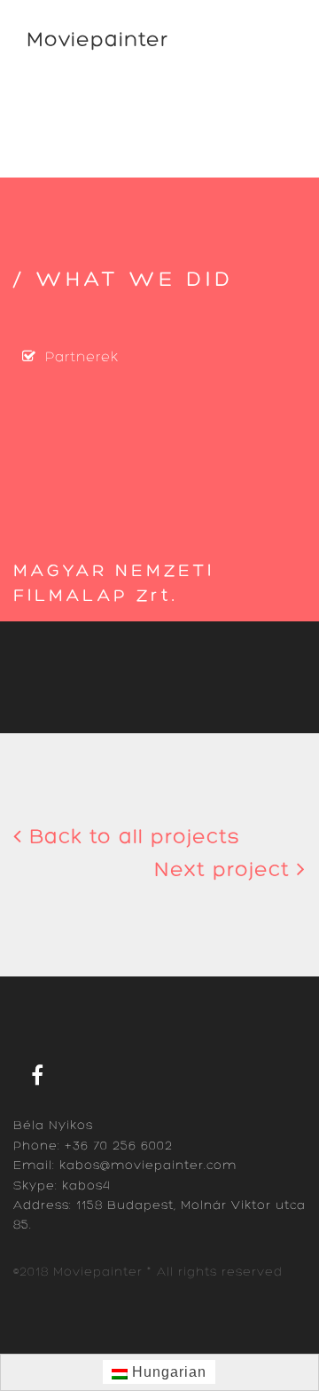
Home (50, 78)
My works (62, 103)
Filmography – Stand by (116, 154)
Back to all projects (131, 838)
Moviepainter (97, 40)
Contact (57, 129)
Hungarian (167, 1371)
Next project (225, 870)
